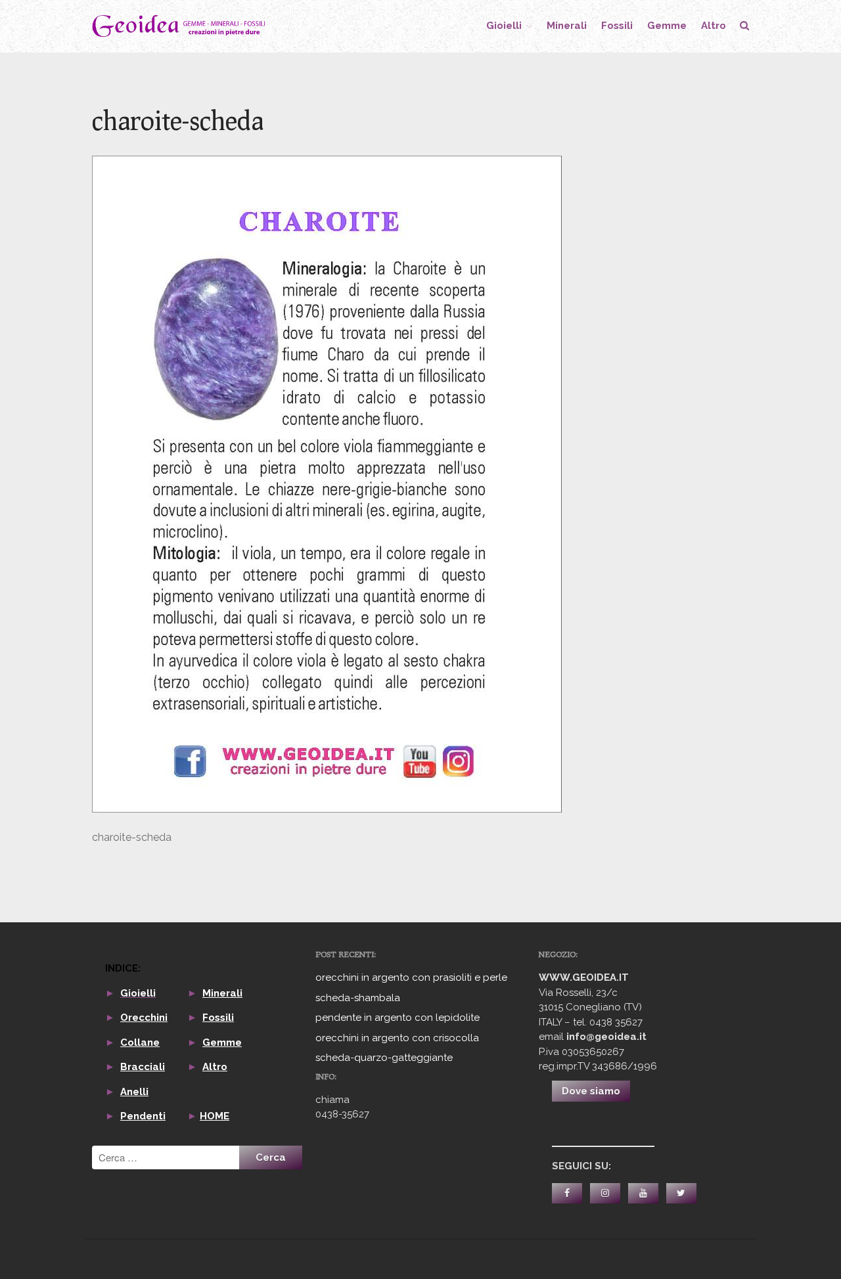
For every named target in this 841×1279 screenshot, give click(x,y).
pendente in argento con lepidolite (397, 1017)
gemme (667, 26)
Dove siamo (591, 1091)
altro (713, 26)
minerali (567, 26)
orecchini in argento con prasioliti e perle (411, 977)
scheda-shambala (357, 998)
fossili (617, 26)
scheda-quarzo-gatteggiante (384, 1058)
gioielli (504, 26)
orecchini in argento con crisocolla (397, 1038)
